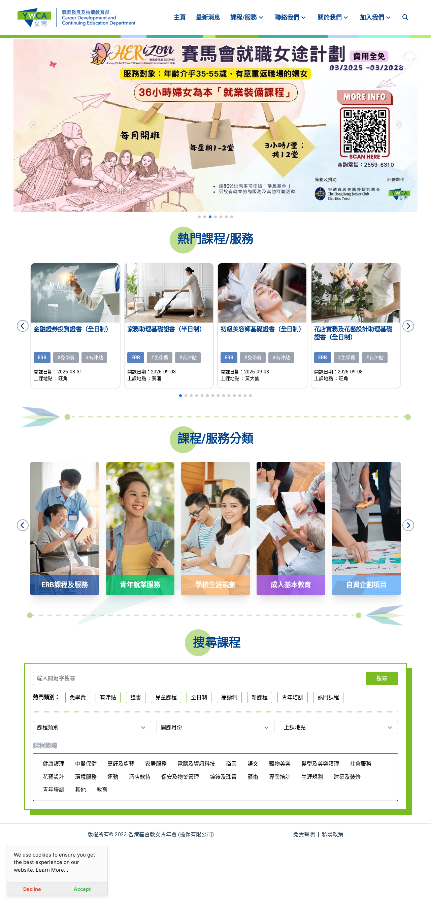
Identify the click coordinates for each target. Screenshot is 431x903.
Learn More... (52, 870)
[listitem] (180, 17)
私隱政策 (332, 834)
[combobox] (198, 680)
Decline (32, 889)
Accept (82, 889)
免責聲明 (304, 834)
